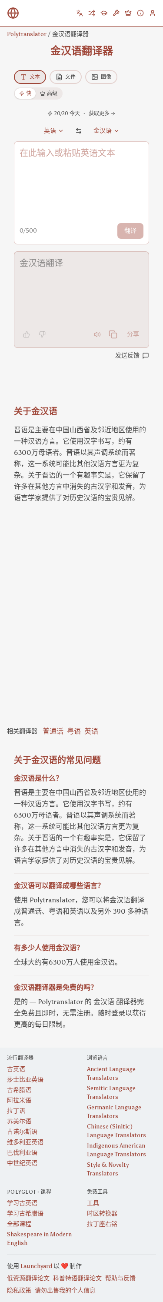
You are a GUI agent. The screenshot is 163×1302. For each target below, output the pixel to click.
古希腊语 (19, 1090)
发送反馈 (127, 355)
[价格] (128, 13)
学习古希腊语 (25, 1213)
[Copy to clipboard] (113, 334)
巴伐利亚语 (22, 1152)
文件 (70, 77)
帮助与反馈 (120, 1278)
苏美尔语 (19, 1121)
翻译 (130, 230)
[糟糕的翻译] (42, 334)
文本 (35, 77)
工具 (93, 1203)
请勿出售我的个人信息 (65, 1290)
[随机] (91, 13)
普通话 (53, 731)
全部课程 (19, 1224)
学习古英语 (22, 1203)
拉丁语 (16, 1111)
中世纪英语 (22, 1163)
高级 (52, 93)
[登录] (152, 13)
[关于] (140, 13)
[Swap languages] (79, 131)
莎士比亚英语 (25, 1079)
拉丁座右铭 (102, 1224)
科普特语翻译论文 (77, 1278)
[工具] (116, 13)
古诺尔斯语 (22, 1131)
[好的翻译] (26, 334)
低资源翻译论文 (28, 1278)
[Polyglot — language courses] (103, 13)
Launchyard (36, 1266)
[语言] (79, 13)
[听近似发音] (97, 334)
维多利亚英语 (25, 1142)
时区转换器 (102, 1213)
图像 (106, 77)
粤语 (74, 731)
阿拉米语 (19, 1100)
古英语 (16, 1069)
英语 (91, 731)
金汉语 (102, 130)
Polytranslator (27, 34)
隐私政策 (19, 1290)
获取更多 (99, 113)
